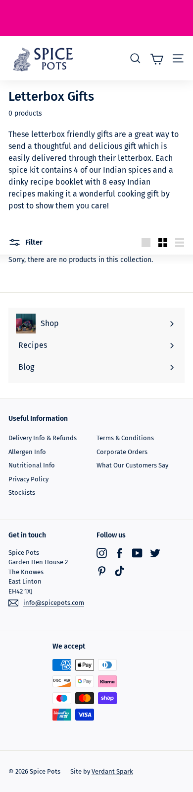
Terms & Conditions (125, 438)
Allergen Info (27, 452)
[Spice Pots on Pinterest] (101, 571)
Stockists (21, 492)
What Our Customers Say (132, 465)
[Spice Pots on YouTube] (137, 553)
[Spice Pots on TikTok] (119, 571)
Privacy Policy (28, 479)
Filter (33, 242)
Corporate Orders (121, 452)
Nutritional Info (31, 465)
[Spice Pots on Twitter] (155, 553)
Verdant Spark (112, 771)
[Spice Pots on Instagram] (101, 553)
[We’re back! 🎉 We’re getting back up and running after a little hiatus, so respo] (96, 18)
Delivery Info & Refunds (42, 438)
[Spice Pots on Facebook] (119, 553)
